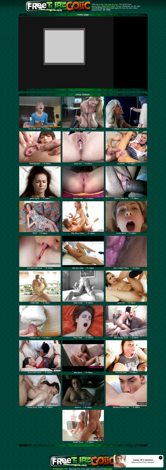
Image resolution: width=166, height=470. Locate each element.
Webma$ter (107, 469)
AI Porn (119, 6)
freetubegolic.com (60, 469)
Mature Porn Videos (108, 6)
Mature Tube (96, 6)
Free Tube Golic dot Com (109, 4)
